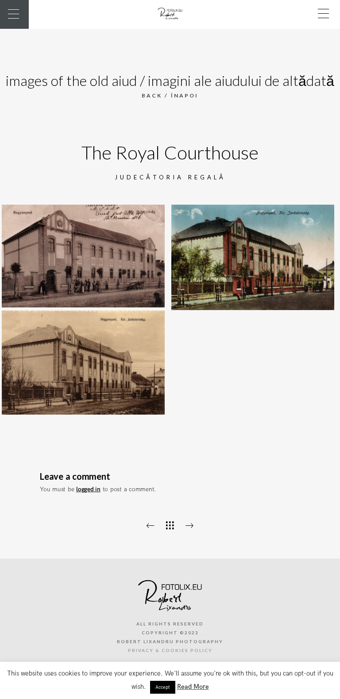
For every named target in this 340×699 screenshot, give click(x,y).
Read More (193, 687)
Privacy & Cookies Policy (170, 650)
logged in (88, 489)
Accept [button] (162, 687)
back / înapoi (170, 95)
